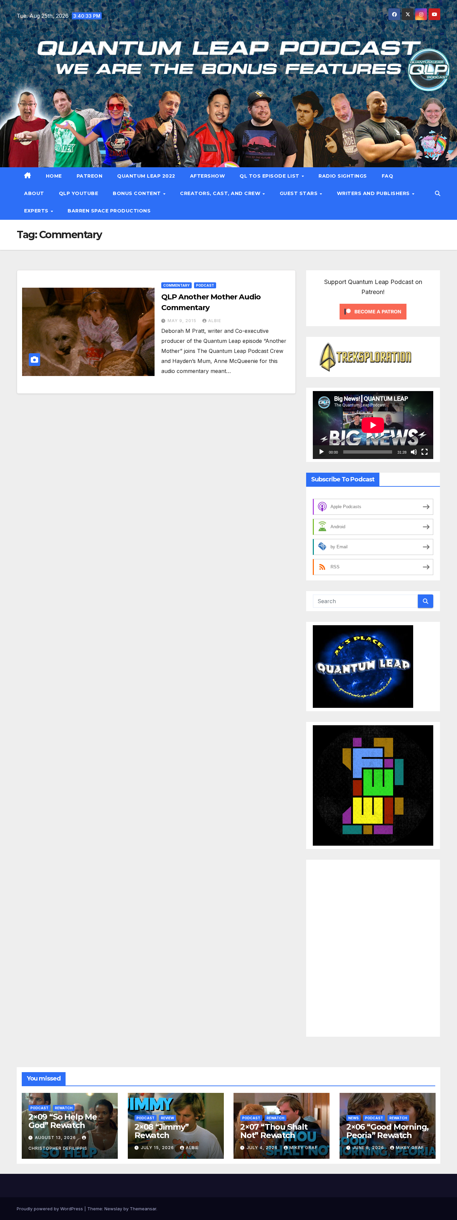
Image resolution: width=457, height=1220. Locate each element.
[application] (373, 425)
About (34, 193)
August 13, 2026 (56, 1137)
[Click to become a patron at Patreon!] (373, 310)
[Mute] (413, 452)
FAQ (387, 176)
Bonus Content (137, 193)
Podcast (205, 285)
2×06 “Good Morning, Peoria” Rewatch (387, 1131)
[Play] (321, 452)
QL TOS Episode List (270, 176)
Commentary (176, 285)
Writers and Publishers (374, 193)
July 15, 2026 (158, 1147)
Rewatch (64, 1108)
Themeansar (143, 1208)
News (353, 1118)
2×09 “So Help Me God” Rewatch (62, 1121)
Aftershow (207, 176)
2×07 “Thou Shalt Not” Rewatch (273, 1131)
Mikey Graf (303, 1147)
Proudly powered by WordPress (50, 1208)
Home (54, 176)
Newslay (113, 1208)
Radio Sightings (342, 176)
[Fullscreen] (424, 452)
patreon (90, 176)
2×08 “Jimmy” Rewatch (161, 1131)
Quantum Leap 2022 (146, 176)
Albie (214, 320)
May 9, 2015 (183, 320)
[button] (437, 193)
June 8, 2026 (369, 1147)
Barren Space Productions (109, 211)
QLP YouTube (78, 193)
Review (167, 1118)
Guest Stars (299, 193)
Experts (37, 211)
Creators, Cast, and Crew (221, 193)
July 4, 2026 (263, 1147)
